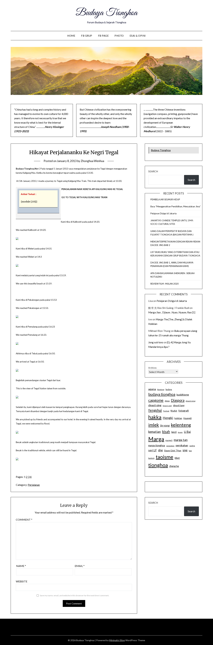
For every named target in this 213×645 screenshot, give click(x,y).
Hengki (168, 418)
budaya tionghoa (161, 394)
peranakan (170, 446)
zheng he (174, 466)
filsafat (174, 410)
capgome (155, 400)
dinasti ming (190, 401)
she (160, 450)
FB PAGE (103, 35)
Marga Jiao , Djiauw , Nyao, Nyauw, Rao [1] (171, 312)
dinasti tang (178, 405)
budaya (169, 389)
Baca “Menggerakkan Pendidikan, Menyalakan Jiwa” (175, 206)
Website (21, 581)
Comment (24, 519)
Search (153, 171)
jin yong (165, 425)
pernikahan (182, 445)
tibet (177, 458)
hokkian (178, 418)
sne (185, 450)
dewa (167, 401)
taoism (151, 458)
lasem (180, 432)
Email (80, 565)
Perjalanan (34, 484)
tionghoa (158, 465)
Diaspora (177, 400)
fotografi (183, 410)
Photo (119, 35)
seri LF (152, 450)
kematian (154, 432)
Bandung (160, 389)
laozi (174, 431)
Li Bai (187, 432)
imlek (153, 425)
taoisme (164, 457)
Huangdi (187, 418)
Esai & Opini (138, 35)
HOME (71, 35)
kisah (166, 431)
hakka (154, 417)
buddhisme (183, 394)
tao (190, 450)
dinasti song (167, 406)
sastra (192, 445)
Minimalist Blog (117, 640)
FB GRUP (86, 35)
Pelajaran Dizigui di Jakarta (163, 213)
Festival (166, 411)
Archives (152, 367)
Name (21, 565)
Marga (156, 439)
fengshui (155, 410)
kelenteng (181, 425)
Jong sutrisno (155, 342)
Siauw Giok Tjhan (172, 450)
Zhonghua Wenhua (92, 161)
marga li (168, 440)
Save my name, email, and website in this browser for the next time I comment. (74, 595)
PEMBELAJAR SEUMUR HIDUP (165, 199)
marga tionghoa (156, 445)
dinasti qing (154, 405)
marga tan (181, 440)
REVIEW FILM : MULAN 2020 (164, 283)
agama (152, 389)
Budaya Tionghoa (106, 13)
